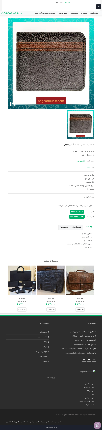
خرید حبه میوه (89, 387)
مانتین (88, 167)
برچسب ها (64, 227)
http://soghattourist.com (75, 353)
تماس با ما (43, 356)
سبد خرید (78, 310)
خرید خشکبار (89, 383)
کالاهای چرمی (80, 161)
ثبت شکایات (90, 404)
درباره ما (44, 346)
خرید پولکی (90, 390)
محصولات (43, 332)
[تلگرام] (89, 359)
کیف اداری (80, 298)
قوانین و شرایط (41, 351)
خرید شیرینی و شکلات (86, 401)
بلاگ (45, 341)
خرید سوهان (89, 397)
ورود (45, 361)
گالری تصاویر (42, 337)
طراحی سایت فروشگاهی (54, 422)
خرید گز (91, 394)
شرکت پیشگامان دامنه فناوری (16, 422)
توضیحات (89, 226)
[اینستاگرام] (94, 359)
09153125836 (77, 211)
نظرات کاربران (76, 227)
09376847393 (76, 216)
